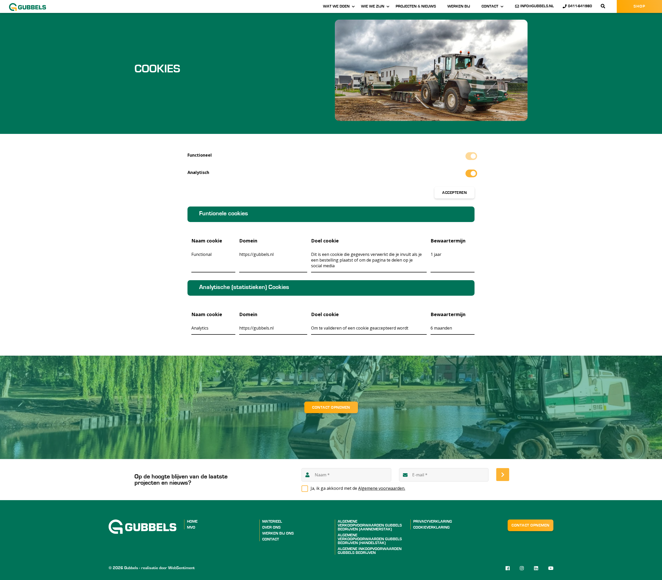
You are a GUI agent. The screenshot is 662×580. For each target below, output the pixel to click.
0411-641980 (580, 6)
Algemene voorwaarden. (381, 488)
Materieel (272, 521)
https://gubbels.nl (256, 254)
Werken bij (458, 6)
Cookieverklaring (431, 527)
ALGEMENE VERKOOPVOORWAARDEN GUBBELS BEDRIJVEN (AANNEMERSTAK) (370, 525)
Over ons (271, 527)
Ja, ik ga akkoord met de (358, 488)
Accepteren (454, 193)
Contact (490, 6)
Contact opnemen (331, 407)
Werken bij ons (278, 533)
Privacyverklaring (432, 521)
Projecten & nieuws (416, 6)
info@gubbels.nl (537, 6)
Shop (639, 6)
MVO (191, 527)
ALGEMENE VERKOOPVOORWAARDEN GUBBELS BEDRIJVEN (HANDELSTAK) (370, 539)
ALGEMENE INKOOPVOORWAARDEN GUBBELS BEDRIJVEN (370, 551)
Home (192, 521)
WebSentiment (181, 568)
